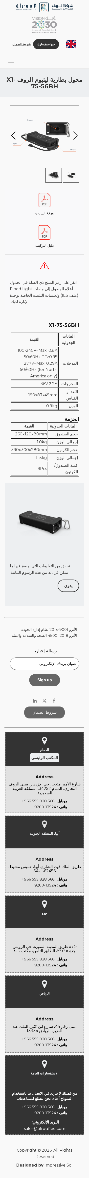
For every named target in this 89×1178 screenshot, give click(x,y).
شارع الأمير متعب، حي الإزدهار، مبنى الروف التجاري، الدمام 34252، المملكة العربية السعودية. (45, 788)
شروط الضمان (21, 44)
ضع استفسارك (46, 44)
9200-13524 (45, 807)
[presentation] (13, 136)
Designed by (30, 1165)
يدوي (68, 585)
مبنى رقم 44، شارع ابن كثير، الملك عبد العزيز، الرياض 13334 (45, 1028)
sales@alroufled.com (44, 1128)
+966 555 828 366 (38, 801)
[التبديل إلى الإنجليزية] (71, 44)
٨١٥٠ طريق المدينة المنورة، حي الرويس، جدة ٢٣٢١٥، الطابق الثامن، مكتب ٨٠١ (44, 948)
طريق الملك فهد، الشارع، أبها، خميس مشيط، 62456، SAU (44, 869)
